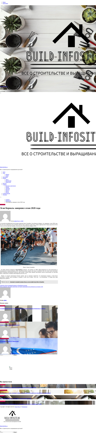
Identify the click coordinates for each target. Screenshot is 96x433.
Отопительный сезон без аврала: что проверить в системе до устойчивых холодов (20, 404)
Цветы (7, 191)
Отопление (2, 401)
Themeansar (24, 406)
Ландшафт (5, 177)
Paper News (17, 406)
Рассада (4, 183)
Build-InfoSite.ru (4, 86)
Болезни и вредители (11, 185)
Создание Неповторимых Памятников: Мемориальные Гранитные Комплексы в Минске (22, 308)
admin (15, 221)
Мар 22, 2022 (16, 353)
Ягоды (7, 192)
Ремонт (7, 174)
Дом (4, 173)
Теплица (8, 188)
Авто (4, 172)
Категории (5, 3)
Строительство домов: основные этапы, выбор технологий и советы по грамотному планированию (25, 393)
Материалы (2, 384)
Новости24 (8, 182)
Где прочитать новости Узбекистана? (9, 341)
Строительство (6, 193)
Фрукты (7, 189)
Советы (4, 184)
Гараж (7, 175)
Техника (5, 194)
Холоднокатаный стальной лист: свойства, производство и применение (18, 387)
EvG (12, 337)
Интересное (8, 180)
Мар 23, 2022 (16, 337)
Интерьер (2, 395)
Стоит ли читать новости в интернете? (10, 325)
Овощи (7, 187)
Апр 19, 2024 (17, 321)
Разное (4, 178)
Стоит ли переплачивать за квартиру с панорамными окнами (15, 398)
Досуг (7, 179)
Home (4, 2)
